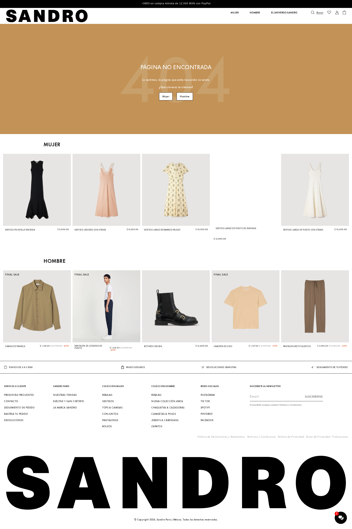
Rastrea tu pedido (16, 413)
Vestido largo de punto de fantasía (236, 228)
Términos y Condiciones (261, 436)
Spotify (205, 407)
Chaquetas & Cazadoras (168, 407)
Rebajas (107, 395)
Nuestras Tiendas (65, 395)
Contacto (11, 401)
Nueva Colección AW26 (167, 401)
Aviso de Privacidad (318, 436)
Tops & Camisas (112, 407)
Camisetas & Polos (163, 413)
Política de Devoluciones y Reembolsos (221, 436)
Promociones (340, 436)
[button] (234, 12)
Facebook (207, 420)
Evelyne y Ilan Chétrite (68, 401)
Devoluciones (13, 420)
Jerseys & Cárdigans (164, 420)
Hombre (185, 96)
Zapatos (156, 426)
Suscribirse (314, 396)
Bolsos (107, 426)
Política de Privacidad (291, 436)
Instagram (208, 395)
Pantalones (110, 420)
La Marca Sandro (65, 407)
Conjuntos (110, 413)
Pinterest (207, 413)
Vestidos (108, 401)
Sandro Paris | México (169, 519)
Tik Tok (205, 401)
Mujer (165, 96)
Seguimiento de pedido (19, 407)
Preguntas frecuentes (19, 395)
